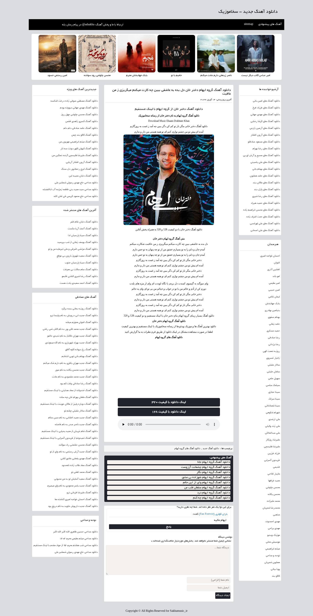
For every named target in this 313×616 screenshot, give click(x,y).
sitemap (248, 24)
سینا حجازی (274, 392)
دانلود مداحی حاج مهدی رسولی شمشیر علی (76, 183)
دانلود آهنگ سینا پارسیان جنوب (81, 263)
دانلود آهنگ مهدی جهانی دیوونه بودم (79, 108)
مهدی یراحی (274, 528)
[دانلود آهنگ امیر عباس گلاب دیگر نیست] (255, 53)
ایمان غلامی (274, 297)
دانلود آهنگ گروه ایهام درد (213, 492)
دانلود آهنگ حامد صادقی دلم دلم (80, 128)
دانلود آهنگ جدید (211, 448)
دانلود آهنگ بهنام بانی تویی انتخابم (80, 356)
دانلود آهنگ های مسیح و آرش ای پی (261, 155)
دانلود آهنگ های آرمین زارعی (265, 128)
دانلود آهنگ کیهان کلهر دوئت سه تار (79, 149)
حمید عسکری (273, 331)
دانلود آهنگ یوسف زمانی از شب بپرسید (77, 242)
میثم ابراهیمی (272, 549)
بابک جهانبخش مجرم (136, 75)
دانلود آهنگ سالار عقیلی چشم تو (81, 411)
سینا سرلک (274, 399)
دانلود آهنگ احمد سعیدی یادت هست (79, 283)
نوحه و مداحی (273, 555)
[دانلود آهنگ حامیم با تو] (176, 53)
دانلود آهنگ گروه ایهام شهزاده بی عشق (206, 477)
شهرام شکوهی (273, 412)
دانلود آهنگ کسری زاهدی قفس (81, 121)
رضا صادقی (274, 338)
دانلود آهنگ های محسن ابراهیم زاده (261, 210)
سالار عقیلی (274, 365)
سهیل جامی (274, 378)
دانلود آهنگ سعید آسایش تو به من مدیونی (76, 479)
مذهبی (276, 515)
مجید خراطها (274, 481)
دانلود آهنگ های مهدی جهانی (265, 114)
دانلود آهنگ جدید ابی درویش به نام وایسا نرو (74, 315)
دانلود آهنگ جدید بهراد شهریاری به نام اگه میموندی (71, 343)
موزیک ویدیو (273, 535)
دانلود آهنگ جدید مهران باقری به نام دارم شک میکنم (70, 363)
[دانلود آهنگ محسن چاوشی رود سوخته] (97, 53)
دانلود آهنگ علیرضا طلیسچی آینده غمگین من (75, 155)
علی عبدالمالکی (272, 433)
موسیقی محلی (273, 542)
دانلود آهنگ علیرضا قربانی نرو (82, 492)
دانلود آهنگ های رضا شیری (266, 196)
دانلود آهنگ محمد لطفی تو (84, 472)
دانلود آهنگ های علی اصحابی (265, 230)
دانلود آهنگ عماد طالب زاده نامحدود (80, 465)
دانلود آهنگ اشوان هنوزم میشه (82, 322)
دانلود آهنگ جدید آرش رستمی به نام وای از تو (74, 452)
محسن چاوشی (273, 487)
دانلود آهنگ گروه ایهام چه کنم (211, 498)
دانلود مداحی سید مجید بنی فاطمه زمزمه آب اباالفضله (70, 189)
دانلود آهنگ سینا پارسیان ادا (83, 235)
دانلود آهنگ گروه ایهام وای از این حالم (206, 482)
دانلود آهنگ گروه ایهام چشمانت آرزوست (205, 467)
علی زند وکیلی (272, 426)
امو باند (276, 276)
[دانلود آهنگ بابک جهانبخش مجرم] (136, 53)
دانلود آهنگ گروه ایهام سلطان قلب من (207, 487)
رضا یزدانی (274, 344)
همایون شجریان (272, 562)
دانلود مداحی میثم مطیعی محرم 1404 (79, 538)
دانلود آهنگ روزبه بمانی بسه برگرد (79, 309)
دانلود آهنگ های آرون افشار (265, 135)
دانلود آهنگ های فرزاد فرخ (266, 108)
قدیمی (276, 467)
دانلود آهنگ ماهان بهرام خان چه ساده (78, 397)
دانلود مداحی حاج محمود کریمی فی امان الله (76, 196)
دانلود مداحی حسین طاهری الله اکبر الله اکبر (75, 532)
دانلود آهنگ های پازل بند (267, 189)
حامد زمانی (274, 324)
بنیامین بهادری (272, 310)
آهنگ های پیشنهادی (270, 24)
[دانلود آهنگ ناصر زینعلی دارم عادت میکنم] (216, 53)
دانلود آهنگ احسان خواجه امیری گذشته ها (76, 499)
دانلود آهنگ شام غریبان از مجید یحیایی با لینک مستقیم (70, 431)
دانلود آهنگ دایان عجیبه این (83, 176)
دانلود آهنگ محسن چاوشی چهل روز (79, 114)
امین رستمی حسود (57, 75)
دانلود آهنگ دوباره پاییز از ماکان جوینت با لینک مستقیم (69, 404)
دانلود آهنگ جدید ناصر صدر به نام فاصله (76, 424)
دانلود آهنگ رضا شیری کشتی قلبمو (80, 276)
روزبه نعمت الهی (271, 351)
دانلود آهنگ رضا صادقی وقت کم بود (79, 383)
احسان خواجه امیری (270, 256)
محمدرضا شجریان (271, 508)
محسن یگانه (274, 494)
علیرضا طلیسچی (272, 447)
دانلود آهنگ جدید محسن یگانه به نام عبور (76, 370)
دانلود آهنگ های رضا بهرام (266, 149)
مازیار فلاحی (273, 474)
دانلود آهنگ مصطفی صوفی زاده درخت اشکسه (74, 101)
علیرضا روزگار (273, 440)
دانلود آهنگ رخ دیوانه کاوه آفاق (81, 349)
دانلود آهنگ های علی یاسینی (265, 162)
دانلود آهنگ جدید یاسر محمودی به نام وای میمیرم (72, 486)
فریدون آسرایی (272, 460)
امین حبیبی (274, 290)
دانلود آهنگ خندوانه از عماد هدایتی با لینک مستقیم (71, 390)
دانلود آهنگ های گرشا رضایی (265, 121)
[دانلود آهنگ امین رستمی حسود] (57, 53)
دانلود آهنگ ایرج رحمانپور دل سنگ (79, 169)
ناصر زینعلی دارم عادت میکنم (216, 75)
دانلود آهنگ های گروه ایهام (168, 337)
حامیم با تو (176, 75)
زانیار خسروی (273, 358)
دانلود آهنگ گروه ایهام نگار (213, 472)
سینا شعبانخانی (272, 406)
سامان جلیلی (273, 372)
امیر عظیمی (274, 283)
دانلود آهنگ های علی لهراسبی (265, 223)
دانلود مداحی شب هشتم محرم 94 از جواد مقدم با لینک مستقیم (65, 545)
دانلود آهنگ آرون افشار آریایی (82, 162)
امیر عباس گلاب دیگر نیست (255, 75)
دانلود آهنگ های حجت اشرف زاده (263, 217)
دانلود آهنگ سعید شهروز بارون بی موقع (77, 256)
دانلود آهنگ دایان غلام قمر (84, 222)
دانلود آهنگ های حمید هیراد (265, 203)
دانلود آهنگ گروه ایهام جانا (213, 462)
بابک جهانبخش (272, 303)
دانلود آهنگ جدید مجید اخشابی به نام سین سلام (73, 418)
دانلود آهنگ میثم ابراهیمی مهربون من (78, 142)
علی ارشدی (274, 419)
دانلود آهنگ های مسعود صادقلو (264, 142)
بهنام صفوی (274, 317)
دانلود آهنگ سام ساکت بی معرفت (80, 269)
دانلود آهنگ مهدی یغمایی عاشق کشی (79, 458)
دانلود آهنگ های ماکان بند (266, 183)
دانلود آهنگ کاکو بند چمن (84, 135)
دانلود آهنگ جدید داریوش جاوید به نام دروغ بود (73, 506)
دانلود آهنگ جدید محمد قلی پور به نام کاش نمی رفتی (70, 329)
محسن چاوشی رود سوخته (97, 75)
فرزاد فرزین (274, 453)
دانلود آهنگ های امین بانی (266, 101)
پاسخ (168, 526)
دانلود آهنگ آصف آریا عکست (83, 229)
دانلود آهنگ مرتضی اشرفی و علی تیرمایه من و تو (73, 249)
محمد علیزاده (273, 501)
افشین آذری (273, 269)
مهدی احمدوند (272, 521)
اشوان (277, 263)
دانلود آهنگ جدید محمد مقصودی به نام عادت (75, 377)
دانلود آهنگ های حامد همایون (265, 176)
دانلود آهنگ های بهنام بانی (266, 169)
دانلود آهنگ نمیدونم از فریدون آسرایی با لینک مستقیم (69, 438)
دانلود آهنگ (195, 109)
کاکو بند (276, 576)
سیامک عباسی (273, 385)
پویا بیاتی (275, 569)
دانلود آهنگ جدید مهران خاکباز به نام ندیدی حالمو (72, 336)
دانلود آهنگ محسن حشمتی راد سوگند (78, 445)
